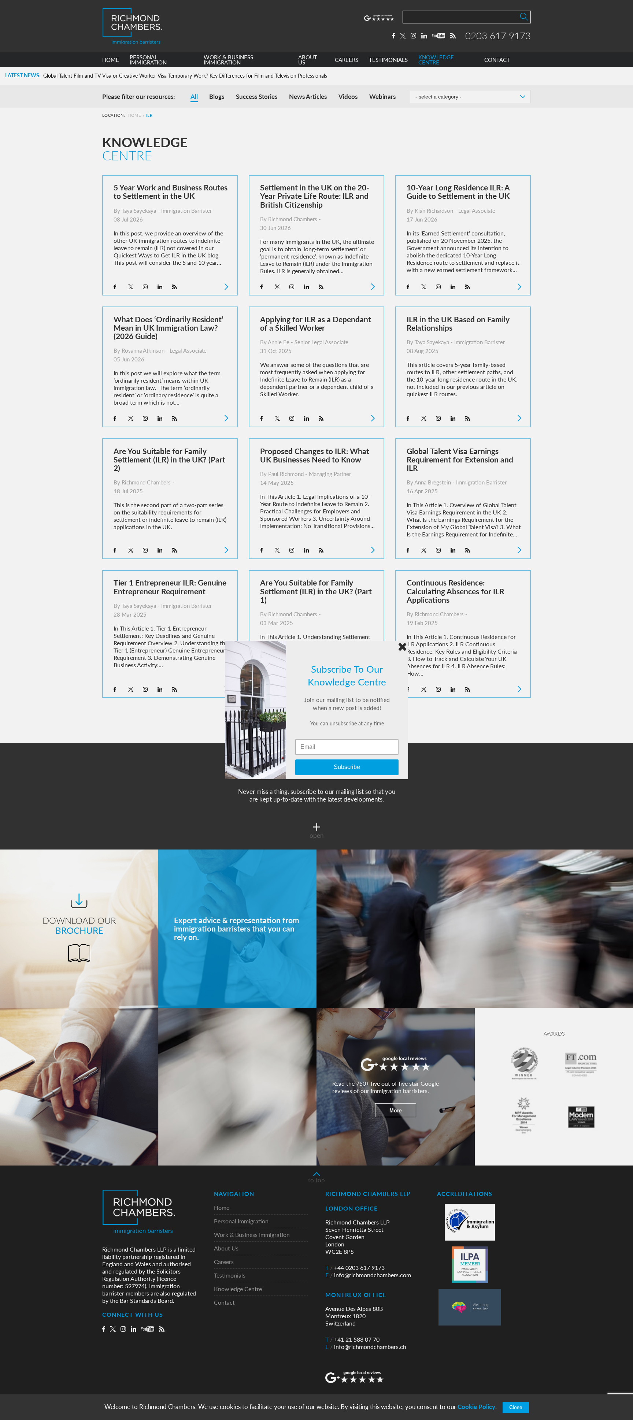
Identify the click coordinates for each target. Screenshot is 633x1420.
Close (515, 1407)
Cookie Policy (476, 1406)
